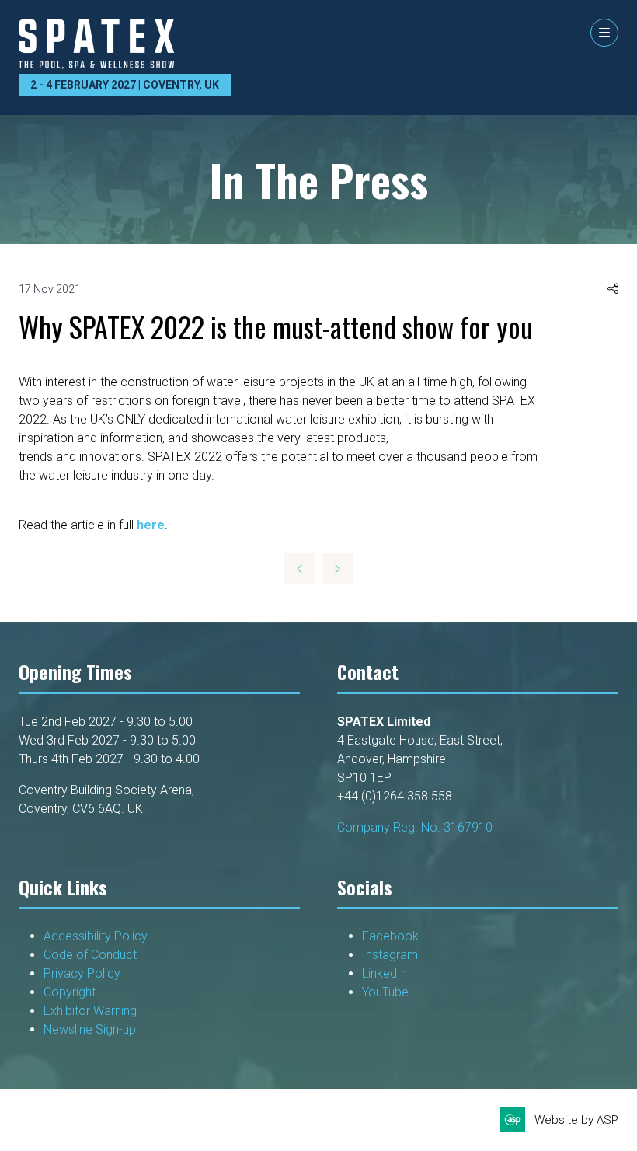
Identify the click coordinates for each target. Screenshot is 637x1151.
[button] (604, 33)
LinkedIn (384, 973)
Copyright (71, 992)
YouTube (385, 992)
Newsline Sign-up (90, 1029)
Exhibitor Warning (90, 1010)
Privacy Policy (84, 973)
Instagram (390, 954)
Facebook (390, 936)
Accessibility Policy (96, 936)
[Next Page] (337, 568)
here (151, 525)
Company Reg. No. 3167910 (415, 827)
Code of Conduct (90, 954)
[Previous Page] (299, 568)
